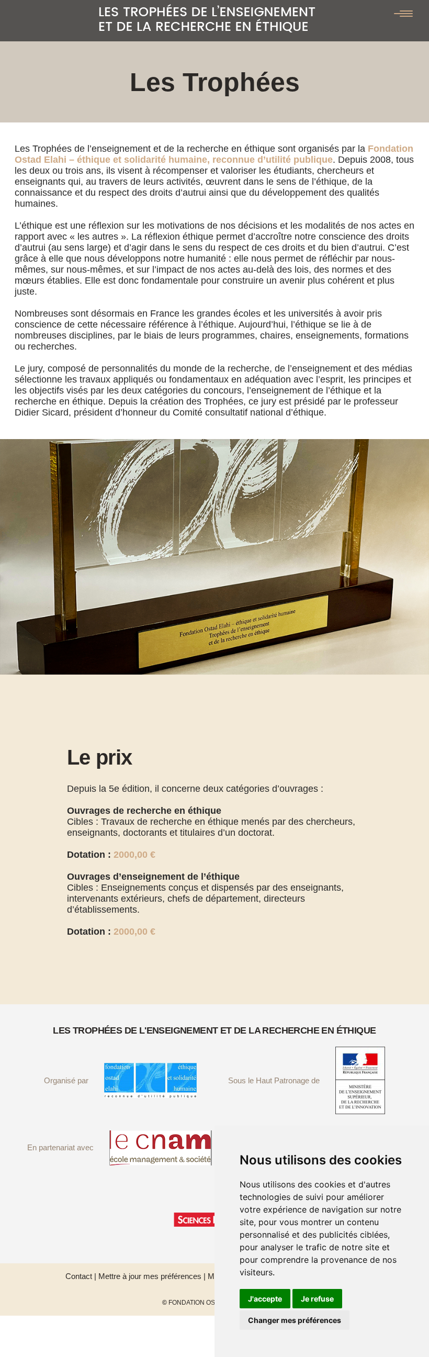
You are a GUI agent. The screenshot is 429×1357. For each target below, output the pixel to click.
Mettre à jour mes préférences (149, 1276)
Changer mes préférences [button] (294, 1320)
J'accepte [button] (265, 1298)
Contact (78, 1276)
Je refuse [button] (317, 1298)
